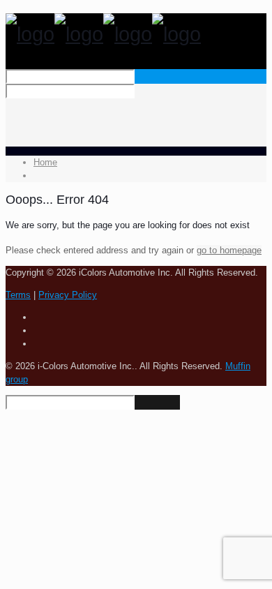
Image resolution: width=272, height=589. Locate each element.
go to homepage (229, 250)
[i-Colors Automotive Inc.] (103, 34)
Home (45, 162)
